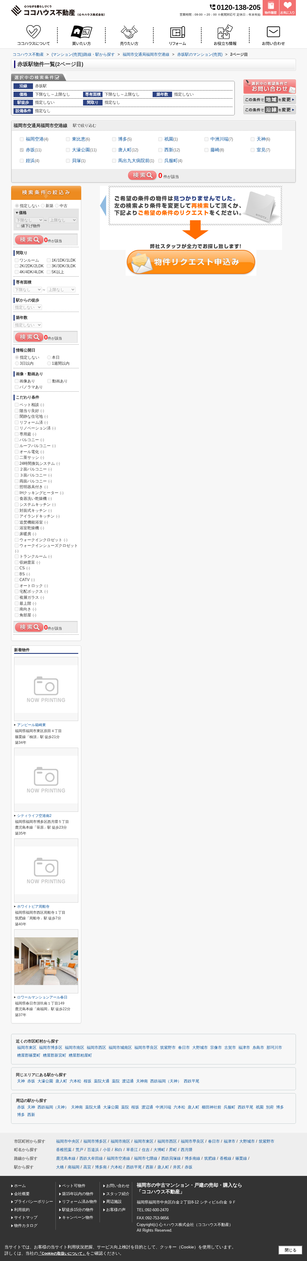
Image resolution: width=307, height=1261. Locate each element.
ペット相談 (31, 404)
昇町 (173, 1149)
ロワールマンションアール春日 (42, 997)
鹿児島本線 (66, 1158)
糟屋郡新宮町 (54, 1055)
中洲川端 (221, 138)
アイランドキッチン (39, 516)
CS (24, 568)
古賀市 (230, 1048)
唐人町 (128, 149)
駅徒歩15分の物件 (78, 1209)
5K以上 (58, 272)
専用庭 (27, 434)
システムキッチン (37, 504)
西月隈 (186, 1149)
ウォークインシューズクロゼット (46, 548)
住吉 (146, 1149)
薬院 (116, 1081)
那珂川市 (274, 1048)
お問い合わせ (118, 1185)
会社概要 (22, 1193)
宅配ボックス (33, 591)
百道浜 (93, 1149)
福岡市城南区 (120, 1048)
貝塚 (78, 160)
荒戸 (79, 1149)
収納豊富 (29, 562)
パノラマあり (31, 387)
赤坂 (33, 149)
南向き (27, 609)
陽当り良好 (31, 410)
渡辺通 (128, 1081)
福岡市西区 (96, 1048)
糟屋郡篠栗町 (28, 1055)
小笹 (107, 1149)
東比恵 (81, 138)
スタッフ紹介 (118, 1193)
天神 (263, 138)
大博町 (159, 1149)
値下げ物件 (30, 226)
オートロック (33, 585)
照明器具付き (33, 487)
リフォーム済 (33, 422)
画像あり (27, 381)
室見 (263, 149)
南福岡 (73, 1167)
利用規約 (22, 1209)
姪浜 (32, 160)
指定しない (29, 205)
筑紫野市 (168, 1048)
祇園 (171, 138)
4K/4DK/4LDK (31, 272)
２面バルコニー (35, 469)
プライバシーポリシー (33, 1201)
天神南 (142, 1081)
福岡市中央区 (67, 1141)
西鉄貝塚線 (171, 1158)
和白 (118, 1149)
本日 (56, 357)
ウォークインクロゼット (43, 540)
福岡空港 (37, 138)
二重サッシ (31, 457)
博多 (125, 138)
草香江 (132, 1149)
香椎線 (225, 1158)
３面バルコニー (35, 475)
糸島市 (258, 1048)
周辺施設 (114, 1201)
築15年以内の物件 (78, 1193)
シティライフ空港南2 (34, 816)
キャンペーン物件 (77, 1217)
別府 (270, 1107)
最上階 (27, 603)
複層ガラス (31, 597)
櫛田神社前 (211, 1107)
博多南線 (192, 1158)
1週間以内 (61, 363)
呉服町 (173, 160)
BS (24, 574)
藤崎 (217, 149)
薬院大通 (101, 1081)
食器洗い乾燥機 (35, 498)
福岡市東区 (27, 1048)
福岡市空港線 (118, 1158)
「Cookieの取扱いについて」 (62, 1253)
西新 (172, 149)
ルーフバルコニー (37, 446)
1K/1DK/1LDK (64, 260)
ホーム (20, 1185)
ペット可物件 (73, 1185)
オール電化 (31, 452)
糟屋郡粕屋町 (80, 1055)
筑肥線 (210, 1158)
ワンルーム (29, 260)
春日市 (184, 1048)
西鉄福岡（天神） (165, 1081)
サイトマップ (25, 1217)
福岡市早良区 (146, 1048)
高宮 (87, 1167)
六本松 (75, 1081)
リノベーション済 (37, 428)
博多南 (101, 1167)
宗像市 (216, 1048)
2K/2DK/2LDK (31, 266)
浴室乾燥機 (31, 528)
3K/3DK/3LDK (64, 266)
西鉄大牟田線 (91, 1158)
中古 (63, 205)
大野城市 (200, 1048)
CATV (27, 579)
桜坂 (87, 1081)
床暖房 (27, 534)
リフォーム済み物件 (79, 1201)
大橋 (60, 1167)
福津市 (244, 1048)
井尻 (177, 1167)
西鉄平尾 (191, 1081)
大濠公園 (84, 149)
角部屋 (27, 615)
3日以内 (27, 363)
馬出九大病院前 (136, 160)
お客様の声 (116, 1209)
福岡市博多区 (50, 1048)
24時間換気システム (39, 463)
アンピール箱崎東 (31, 725)
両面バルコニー (35, 481)
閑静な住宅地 (33, 416)
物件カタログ (25, 1225)
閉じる (291, 1250)
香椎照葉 (64, 1149)
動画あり (60, 381)
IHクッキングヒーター (41, 493)
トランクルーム (35, 556)
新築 (49, 205)
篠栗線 (241, 1158)
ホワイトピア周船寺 (33, 906)
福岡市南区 (74, 1048)
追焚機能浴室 (33, 522)
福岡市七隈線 (145, 1158)
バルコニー (31, 440)
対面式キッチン (35, 510)
